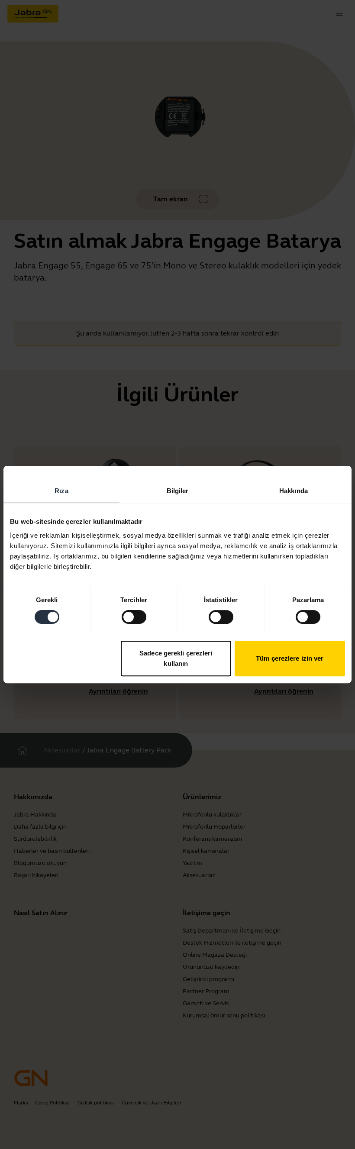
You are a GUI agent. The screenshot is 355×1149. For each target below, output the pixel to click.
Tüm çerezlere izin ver (289, 658)
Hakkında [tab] (293, 490)
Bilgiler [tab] (178, 490)
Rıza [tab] (61, 490)
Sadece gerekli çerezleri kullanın (175, 658)
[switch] (134, 617)
